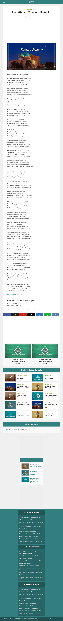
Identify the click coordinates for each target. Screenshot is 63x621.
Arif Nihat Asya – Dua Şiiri (25, 519)
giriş (16, 429)
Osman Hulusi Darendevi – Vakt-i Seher (29, 536)
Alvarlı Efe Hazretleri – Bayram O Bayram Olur (30, 541)
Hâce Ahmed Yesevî (13, 294)
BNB (36, 618)
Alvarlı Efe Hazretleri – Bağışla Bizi (27, 531)
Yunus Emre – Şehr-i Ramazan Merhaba (29, 538)
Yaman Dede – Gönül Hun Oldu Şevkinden (35, 465)
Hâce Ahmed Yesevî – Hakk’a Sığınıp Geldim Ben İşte (23, 388)
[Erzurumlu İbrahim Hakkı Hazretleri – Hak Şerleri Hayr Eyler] (26, 479)
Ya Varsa (21, 574)
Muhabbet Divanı (31, 9)
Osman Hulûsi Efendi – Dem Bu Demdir (28, 608)
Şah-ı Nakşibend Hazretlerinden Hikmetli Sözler (30, 572)
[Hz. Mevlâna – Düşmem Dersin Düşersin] (26, 473)
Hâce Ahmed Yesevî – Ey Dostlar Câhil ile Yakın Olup (51, 406)
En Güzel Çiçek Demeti (25, 563)
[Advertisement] (31, 30)
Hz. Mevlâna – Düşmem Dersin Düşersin (34, 473)
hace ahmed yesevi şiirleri (36, 310)
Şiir (26, 402)
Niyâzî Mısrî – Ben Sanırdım (26, 613)
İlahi (18, 375)
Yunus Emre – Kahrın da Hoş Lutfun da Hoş (30, 526)
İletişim (58, 618)
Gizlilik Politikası (52, 618)
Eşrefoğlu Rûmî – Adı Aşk (25, 528)
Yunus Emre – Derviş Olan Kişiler (27, 605)
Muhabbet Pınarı (17, 618)
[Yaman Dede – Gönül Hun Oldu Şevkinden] (26, 466)
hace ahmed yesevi (22, 310)
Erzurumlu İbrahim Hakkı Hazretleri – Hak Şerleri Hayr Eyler (35, 480)
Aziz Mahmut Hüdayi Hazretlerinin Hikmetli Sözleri (31, 560)
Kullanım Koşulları (43, 618)
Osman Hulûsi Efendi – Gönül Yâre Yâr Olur (30, 533)
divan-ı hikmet (12, 310)
